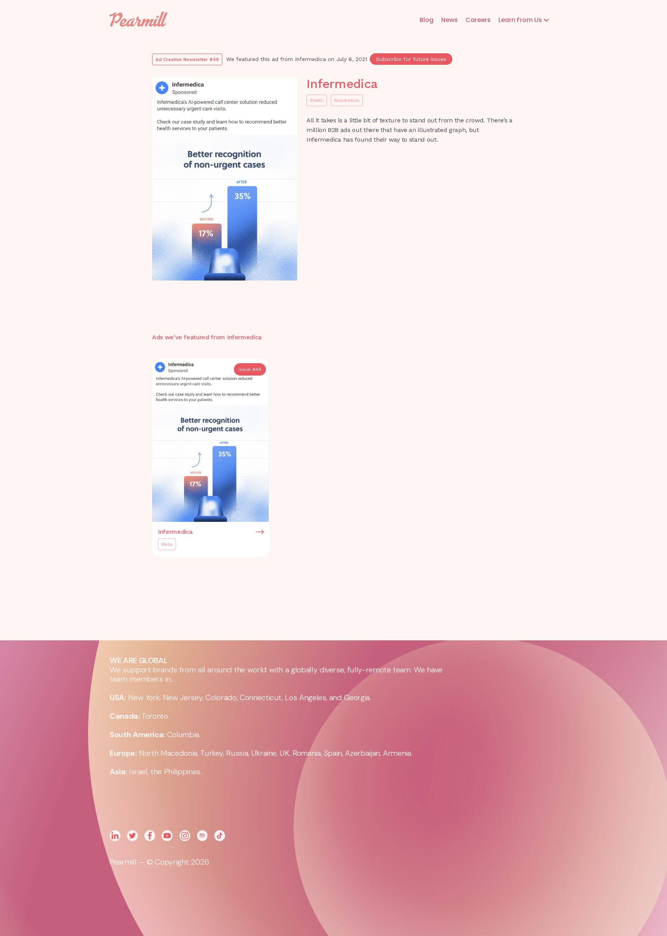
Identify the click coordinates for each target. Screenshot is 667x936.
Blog (426, 19)
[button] (524, 20)
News (449, 19)
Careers (478, 19)
